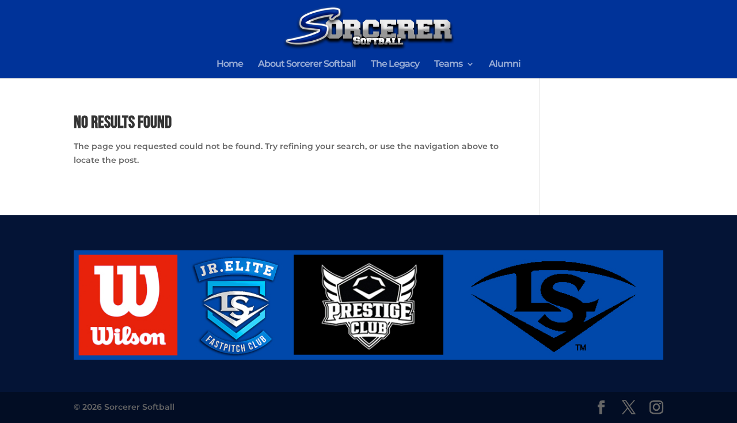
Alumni (505, 64)
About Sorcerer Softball (307, 64)
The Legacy (395, 64)
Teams (448, 64)
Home (229, 64)
